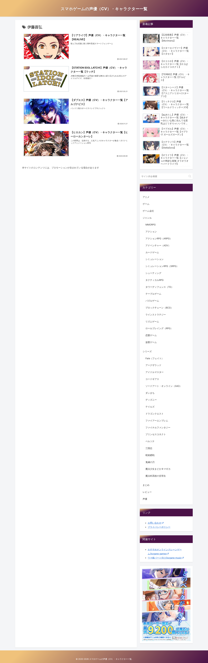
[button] (189, 176)
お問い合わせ (154, 522)
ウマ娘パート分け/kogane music (165, 557)
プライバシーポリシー (159, 527)
